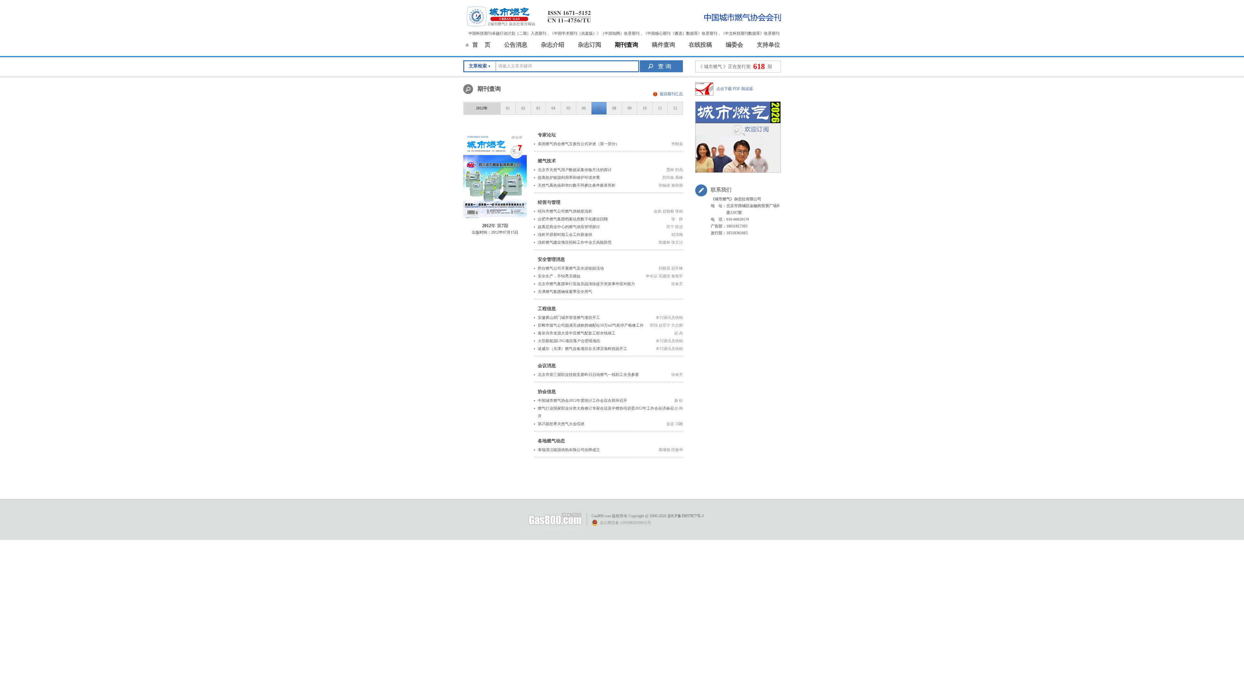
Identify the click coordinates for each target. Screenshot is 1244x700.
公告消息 (515, 44)
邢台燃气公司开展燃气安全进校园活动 (571, 268)
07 (599, 108)
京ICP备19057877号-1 (685, 516)
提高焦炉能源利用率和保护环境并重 (569, 177)
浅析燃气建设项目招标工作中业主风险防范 (575, 242)
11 (660, 108)
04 (553, 108)
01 (508, 108)
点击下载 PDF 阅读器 (734, 89)
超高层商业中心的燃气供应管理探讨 (569, 227)
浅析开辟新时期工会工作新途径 (565, 234)
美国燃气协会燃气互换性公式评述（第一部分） (578, 144)
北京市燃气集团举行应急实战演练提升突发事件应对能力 (586, 284)
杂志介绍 (552, 44)
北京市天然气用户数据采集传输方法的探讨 (575, 170)
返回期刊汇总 (671, 94)
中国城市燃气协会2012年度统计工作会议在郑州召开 (582, 400)
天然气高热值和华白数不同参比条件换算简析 (577, 185)
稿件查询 (663, 44)
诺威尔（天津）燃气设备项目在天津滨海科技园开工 (582, 348)
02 (523, 108)
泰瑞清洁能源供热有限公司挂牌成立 (569, 450)
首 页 (481, 44)
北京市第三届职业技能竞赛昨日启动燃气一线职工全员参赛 (588, 374)
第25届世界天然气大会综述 (561, 424)
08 (614, 108)
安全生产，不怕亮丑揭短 (559, 276)
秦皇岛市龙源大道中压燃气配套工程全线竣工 (577, 333)
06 (584, 108)
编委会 (734, 44)
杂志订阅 (589, 44)
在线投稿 (700, 44)
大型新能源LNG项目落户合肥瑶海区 (569, 341)
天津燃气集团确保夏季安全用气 (565, 291)
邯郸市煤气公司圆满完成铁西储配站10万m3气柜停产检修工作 (591, 325)
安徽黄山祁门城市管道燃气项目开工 (569, 317)
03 (538, 108)
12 (675, 108)
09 (629, 108)
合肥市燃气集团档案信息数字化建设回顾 (573, 219)
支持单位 (768, 44)
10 (645, 108)
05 (568, 108)
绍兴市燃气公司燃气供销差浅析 (565, 211)
